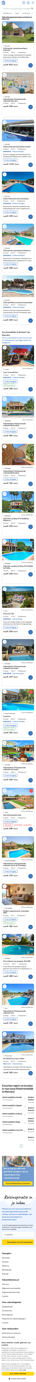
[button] (33, 2)
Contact (5, 1323)
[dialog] (18, 1360)
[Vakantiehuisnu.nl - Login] (28, 2)
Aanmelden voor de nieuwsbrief (19, 1242)
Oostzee (5, 1262)
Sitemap (5, 1274)
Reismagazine (7, 1315)
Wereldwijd (6, 1270)
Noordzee (6, 1258)
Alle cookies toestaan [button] (18, 1373)
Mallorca (5, 1266)
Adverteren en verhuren (11, 1333)
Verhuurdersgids (8, 1337)
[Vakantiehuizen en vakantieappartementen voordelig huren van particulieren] (3, 2)
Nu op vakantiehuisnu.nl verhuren (18, 1183)
